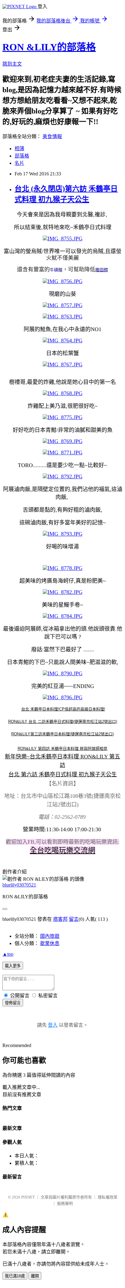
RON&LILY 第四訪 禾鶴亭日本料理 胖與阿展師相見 (62, 748)
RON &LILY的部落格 (49, 47)
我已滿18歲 (15, 1276)
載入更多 (13, 966)
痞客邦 (60, 919)
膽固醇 (101, 269)
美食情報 (52, 136)
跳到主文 (12, 63)
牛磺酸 (56, 269)
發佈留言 (13, 1003)
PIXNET (28, 1197)
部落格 (22, 155)
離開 (35, 1276)
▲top (7, 954)
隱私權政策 (107, 1197)
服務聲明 (65, 1203)
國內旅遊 (49, 936)
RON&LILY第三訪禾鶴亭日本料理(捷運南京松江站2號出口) (62, 734)
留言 (74, 919)
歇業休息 (49, 943)
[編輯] (20, 709)
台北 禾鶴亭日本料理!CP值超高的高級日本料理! (63, 709)
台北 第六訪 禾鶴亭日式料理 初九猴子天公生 (62, 774)
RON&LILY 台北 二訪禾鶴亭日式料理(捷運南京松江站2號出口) (62, 721)
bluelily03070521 (19, 884)
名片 (19, 163)
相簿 (19, 148)
